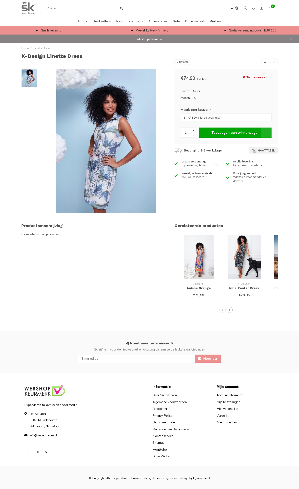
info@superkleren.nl (149, 39)
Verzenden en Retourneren (171, 429)
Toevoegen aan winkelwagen (235, 132)
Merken (215, 21)
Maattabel (266, 150)
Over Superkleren (165, 395)
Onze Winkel (161, 456)
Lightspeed (155, 478)
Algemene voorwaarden (170, 402)
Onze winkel (194, 21)
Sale (176, 21)
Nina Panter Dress (244, 288)
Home (83, 21)
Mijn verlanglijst (227, 409)
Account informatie (230, 395)
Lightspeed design (177, 478)
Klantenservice (163, 436)
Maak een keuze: (196, 109)
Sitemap (159, 443)
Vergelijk (222, 416)
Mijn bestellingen (228, 402)
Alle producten (227, 422)
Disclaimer (160, 409)
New (119, 21)
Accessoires (158, 21)
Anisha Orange (199, 288)
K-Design (182, 62)
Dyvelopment (201, 478)
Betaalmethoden (165, 422)
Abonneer (210, 358)
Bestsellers (102, 21)
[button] (222, 310)
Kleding (134, 21)
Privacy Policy (162, 416)
